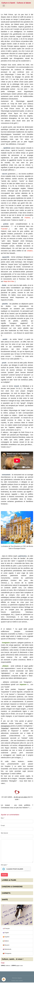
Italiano (6, 941)
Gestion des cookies (17, 980)
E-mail (3, 825)
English (6, 932)
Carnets (4, 229)
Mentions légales (17, 978)
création (30, 251)
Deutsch (6, 945)
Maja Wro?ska (9, 281)
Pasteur (27, 218)
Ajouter (4, 874)
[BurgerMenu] (3, 5)
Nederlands (7, 949)
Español (6, 936)
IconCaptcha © (27, 870)
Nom (2, 818)
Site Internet (4, 833)
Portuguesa (7, 953)
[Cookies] (4, 979)
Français (7, 928)
